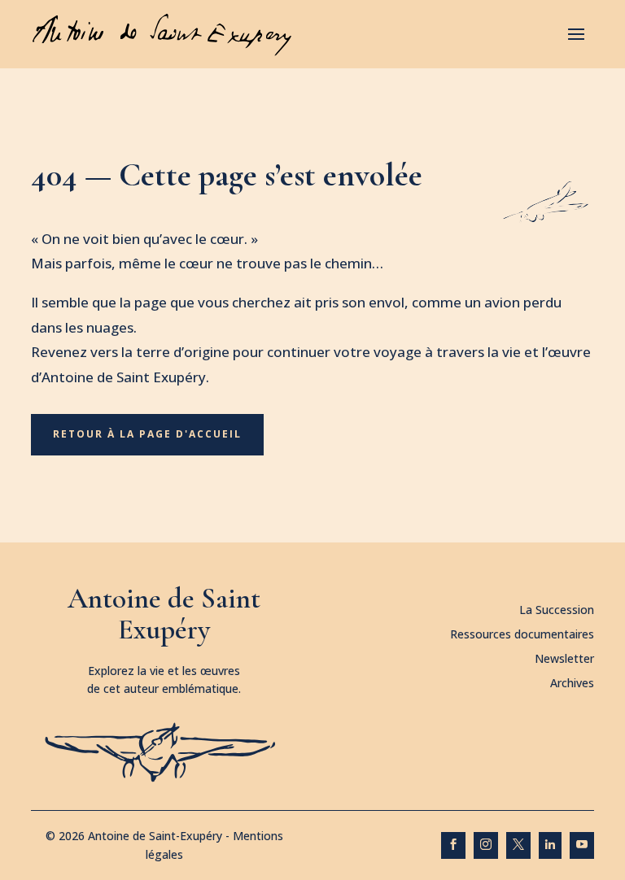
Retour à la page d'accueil (147, 434)
